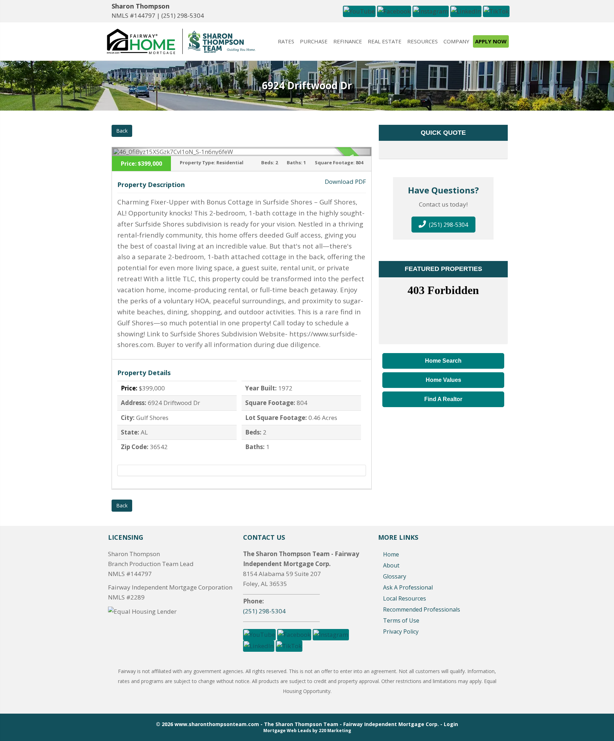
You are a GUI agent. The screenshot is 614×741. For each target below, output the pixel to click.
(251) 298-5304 (182, 15)
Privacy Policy (401, 631)
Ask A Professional (408, 587)
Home (391, 554)
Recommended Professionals (421, 609)
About (391, 565)
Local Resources (404, 598)
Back (122, 130)
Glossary (394, 576)
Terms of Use (401, 620)
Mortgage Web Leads (287, 730)
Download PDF (345, 181)
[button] (359, 10)
